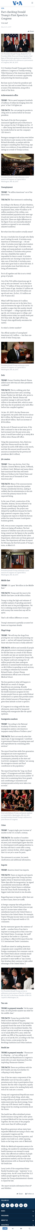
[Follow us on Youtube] (7, 1205)
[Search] (29, 1228)
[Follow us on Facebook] (3, 1205)
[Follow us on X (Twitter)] (12, 1205)
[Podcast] (16, 1205)
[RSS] (25, 1205)
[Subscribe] (21, 1205)
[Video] (21, 1228)
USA (2, 8)
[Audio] (13, 1228)
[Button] (31, 31)
